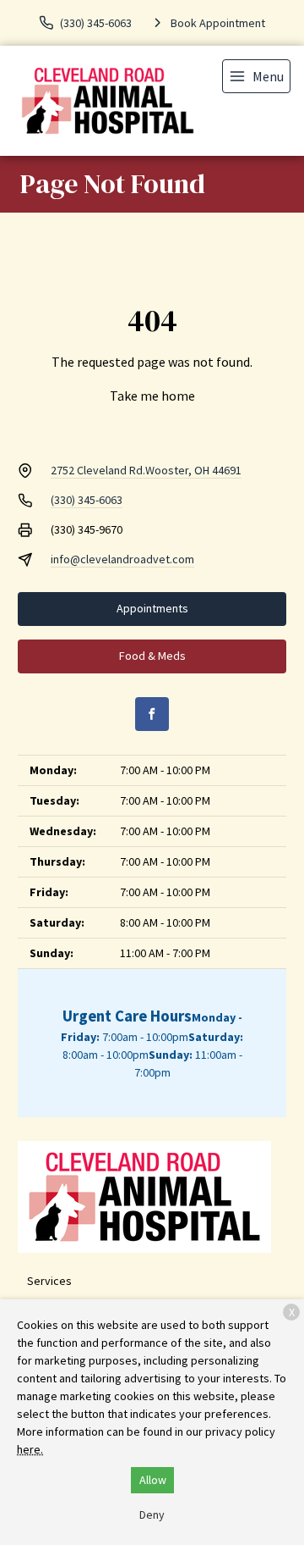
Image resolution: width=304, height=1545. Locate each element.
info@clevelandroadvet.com (122, 559)
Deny (152, 1514)
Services (49, 1280)
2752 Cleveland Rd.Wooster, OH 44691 (146, 470)
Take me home (152, 395)
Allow (152, 1479)
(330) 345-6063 (86, 499)
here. (30, 1449)
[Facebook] (152, 714)
